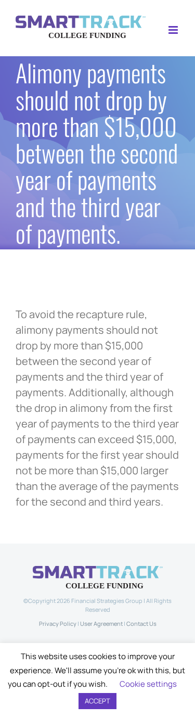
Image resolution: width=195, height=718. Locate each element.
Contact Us (141, 623)
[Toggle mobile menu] (173, 29)
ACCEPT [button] (97, 701)
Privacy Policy (57, 623)
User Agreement (101, 623)
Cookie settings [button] (148, 683)
